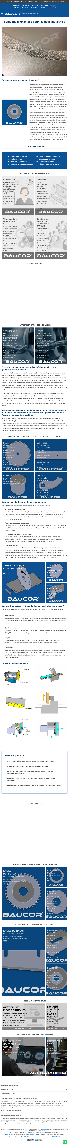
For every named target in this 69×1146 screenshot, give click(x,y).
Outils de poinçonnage (19, 161)
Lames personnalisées (19, 156)
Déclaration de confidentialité (16, 1136)
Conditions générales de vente (33, 1136)
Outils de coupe (16, 159)
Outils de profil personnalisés (50, 156)
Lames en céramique (46, 161)
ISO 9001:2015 (56, 1136)
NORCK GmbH (24, 1129)
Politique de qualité (47, 1136)
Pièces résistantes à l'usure (49, 164)
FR (53, 6)
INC (14, 1132)
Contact (37, 1134)
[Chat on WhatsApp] (65, 1142)
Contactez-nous (45, 1129)
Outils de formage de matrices (22, 164)
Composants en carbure (47, 159)
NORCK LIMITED (8, 1134)
